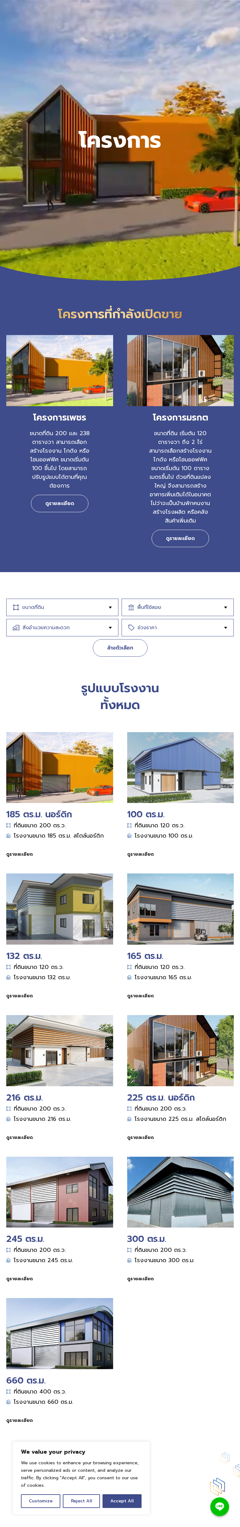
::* (162, 1510)
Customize (40, 1501)
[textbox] (64, 607)
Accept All (122, 1501)
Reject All (81, 1501)
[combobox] (62, 607)
